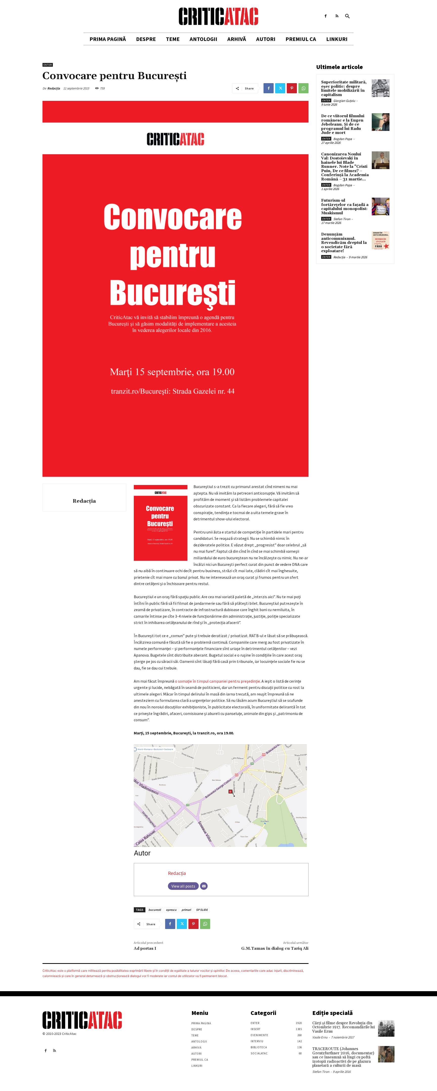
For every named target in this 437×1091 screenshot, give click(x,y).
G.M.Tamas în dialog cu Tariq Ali (275, 948)
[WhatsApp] (303, 88)
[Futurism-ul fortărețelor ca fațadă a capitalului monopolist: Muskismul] (380, 206)
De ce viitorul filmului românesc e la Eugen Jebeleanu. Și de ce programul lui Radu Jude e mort (342, 124)
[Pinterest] (292, 88)
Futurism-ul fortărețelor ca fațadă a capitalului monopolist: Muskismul (344, 207)
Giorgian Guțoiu (344, 101)
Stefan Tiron (341, 219)
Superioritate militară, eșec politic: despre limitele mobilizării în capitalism (344, 88)
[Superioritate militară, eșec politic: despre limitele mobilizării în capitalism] (380, 88)
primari (186, 910)
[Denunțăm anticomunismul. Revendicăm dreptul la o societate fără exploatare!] (380, 240)
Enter (47, 64)
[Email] (204, 886)
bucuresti (154, 910)
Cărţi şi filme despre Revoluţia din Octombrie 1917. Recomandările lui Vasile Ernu (343, 1027)
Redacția (53, 88)
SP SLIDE (202, 910)
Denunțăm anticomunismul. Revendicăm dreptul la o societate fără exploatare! (344, 242)
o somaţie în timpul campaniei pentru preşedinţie (217, 681)
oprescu (171, 910)
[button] (347, 16)
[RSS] (337, 16)
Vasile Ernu (319, 1037)
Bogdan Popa (342, 139)
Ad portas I (145, 948)
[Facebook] (325, 16)
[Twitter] (280, 88)
